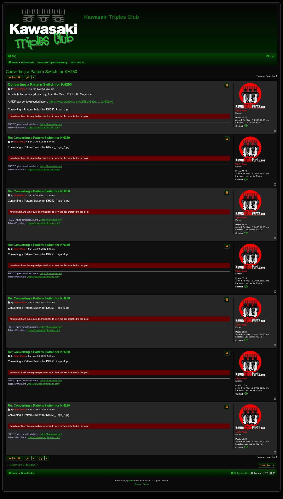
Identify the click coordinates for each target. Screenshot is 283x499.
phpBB (130, 480)
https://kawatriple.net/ (51, 124)
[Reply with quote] (227, 85)
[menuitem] (12, 56)
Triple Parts (241, 110)
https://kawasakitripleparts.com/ (44, 127)
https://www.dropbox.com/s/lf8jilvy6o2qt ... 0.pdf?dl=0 (81, 101)
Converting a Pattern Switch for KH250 (41, 71)
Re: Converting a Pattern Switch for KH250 (39, 137)
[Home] (45, 29)
